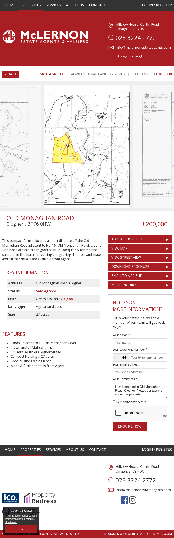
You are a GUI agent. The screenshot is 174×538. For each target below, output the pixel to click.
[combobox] (121, 357)
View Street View (126, 257)
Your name (121, 335)
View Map (119, 248)
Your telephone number (130, 349)
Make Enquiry (123, 285)
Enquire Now (129, 426)
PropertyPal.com (157, 534)
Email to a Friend (126, 276)
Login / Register (157, 4)
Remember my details (131, 402)
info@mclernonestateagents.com (143, 47)
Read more (11, 522)
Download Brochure (130, 266)
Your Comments (125, 379)
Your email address (126, 364)
